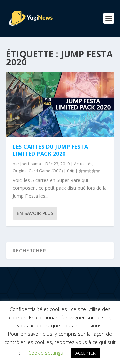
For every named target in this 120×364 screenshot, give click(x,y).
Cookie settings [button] (45, 352)
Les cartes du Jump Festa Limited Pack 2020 (50, 150)
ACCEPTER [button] (85, 353)
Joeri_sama (30, 164)
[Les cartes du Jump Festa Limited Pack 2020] (60, 104)
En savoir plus (35, 213)
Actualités (83, 164)
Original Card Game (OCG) (38, 171)
